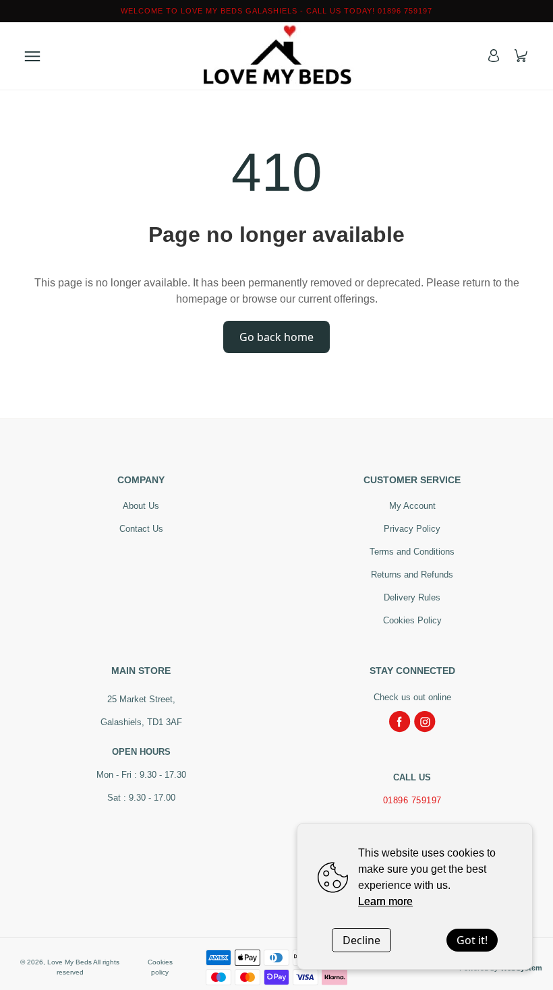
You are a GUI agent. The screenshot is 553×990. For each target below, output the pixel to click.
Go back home (276, 337)
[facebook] (400, 722)
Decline (361, 940)
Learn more (385, 901)
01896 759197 (412, 800)
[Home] (276, 56)
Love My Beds (69, 962)
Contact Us (141, 529)
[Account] (493, 55)
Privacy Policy (412, 529)
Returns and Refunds (412, 574)
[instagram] (425, 722)
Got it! (472, 940)
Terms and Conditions (412, 552)
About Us (141, 506)
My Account (412, 506)
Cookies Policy (412, 620)
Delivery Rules (412, 597)
